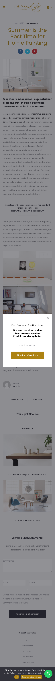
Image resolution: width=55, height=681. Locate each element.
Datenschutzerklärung (31, 677)
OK (16, 677)
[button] (48, 674)
